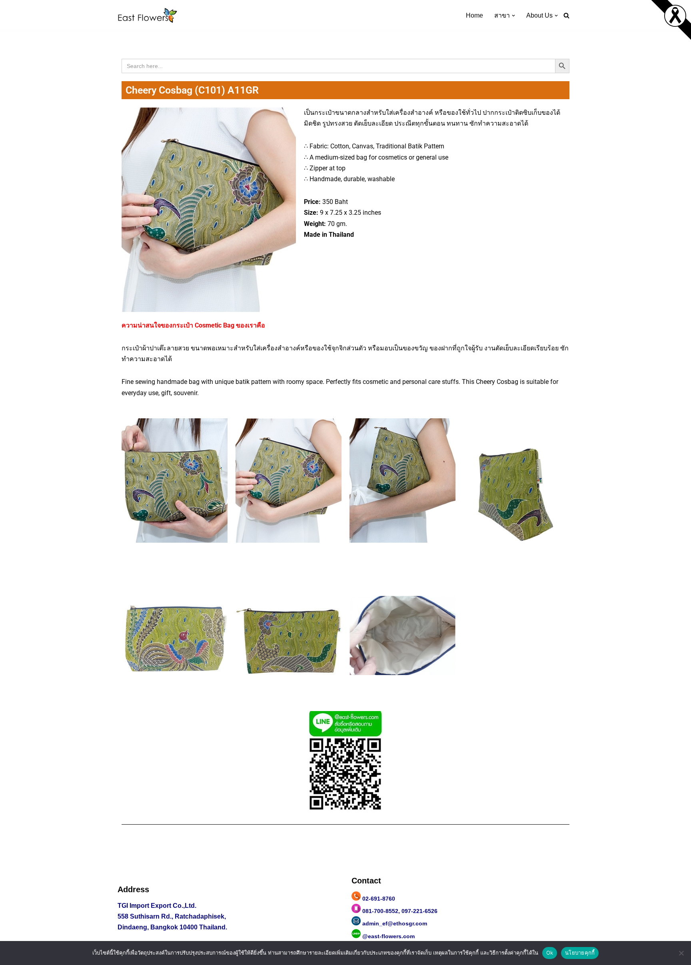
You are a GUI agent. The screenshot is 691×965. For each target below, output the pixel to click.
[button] (513, 15)
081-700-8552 (380, 911)
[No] (681, 953)
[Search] (566, 15)
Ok (549, 952)
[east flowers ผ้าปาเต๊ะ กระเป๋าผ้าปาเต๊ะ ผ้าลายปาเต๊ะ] (148, 15)
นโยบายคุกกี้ (580, 952)
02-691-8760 (378, 898)
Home (474, 15)
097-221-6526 (419, 911)
